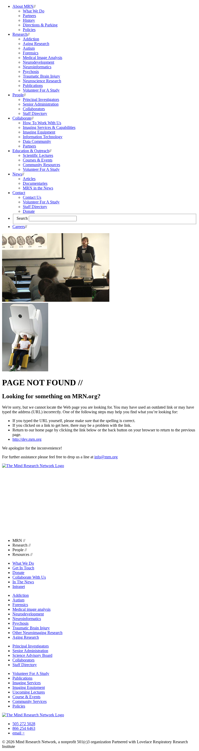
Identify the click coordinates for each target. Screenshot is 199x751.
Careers (18, 226)
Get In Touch (23, 568)
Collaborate (21, 118)
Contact (18, 192)
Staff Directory (35, 113)
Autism (29, 48)
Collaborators (34, 109)
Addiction (31, 39)
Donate (29, 211)
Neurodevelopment (38, 62)
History (29, 20)
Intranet (18, 586)
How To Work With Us (42, 123)
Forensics (30, 53)
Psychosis (31, 71)
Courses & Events (37, 160)
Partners (29, 15)
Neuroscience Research (42, 81)
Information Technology (42, 137)
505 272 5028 (23, 723)
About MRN (22, 6)
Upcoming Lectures (28, 692)
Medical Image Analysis (42, 57)
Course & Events (26, 697)
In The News (23, 582)
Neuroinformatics (37, 67)
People (18, 95)
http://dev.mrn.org (26, 439)
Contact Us (32, 197)
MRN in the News (38, 188)
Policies (29, 29)
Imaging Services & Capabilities (49, 127)
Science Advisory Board (32, 655)
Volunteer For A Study (41, 90)
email (18, 733)
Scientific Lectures (38, 155)
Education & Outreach (30, 151)
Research (19, 34)
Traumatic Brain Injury (41, 76)
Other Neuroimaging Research (37, 632)
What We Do (33, 11)
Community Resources (41, 165)
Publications (33, 85)
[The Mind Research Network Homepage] (33, 465)
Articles (29, 178)
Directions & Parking (40, 25)
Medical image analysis (31, 609)
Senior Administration (41, 104)
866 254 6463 (23, 728)
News (17, 174)
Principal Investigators (41, 99)
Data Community (37, 141)
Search (22, 218)
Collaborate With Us (29, 577)
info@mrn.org (106, 457)
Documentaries (35, 183)
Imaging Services (26, 683)
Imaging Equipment (39, 132)
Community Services (29, 701)
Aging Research (36, 43)
